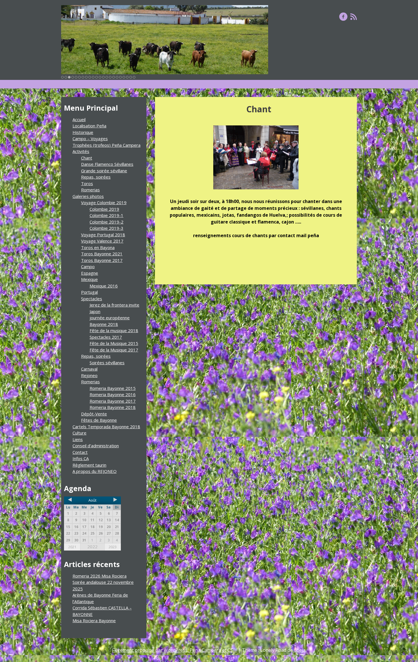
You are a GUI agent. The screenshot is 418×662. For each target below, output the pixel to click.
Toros (87, 183)
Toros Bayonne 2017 (102, 260)
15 (110, 77)
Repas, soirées (96, 177)
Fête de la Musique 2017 (114, 350)
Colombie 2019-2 (106, 222)
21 (130, 77)
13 (103, 77)
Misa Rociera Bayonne (94, 620)
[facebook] (343, 16)
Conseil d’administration (96, 445)
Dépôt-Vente (94, 414)
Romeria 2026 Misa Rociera (100, 576)
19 (124, 77)
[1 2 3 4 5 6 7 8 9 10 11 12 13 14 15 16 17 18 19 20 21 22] (164, 39)
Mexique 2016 (104, 286)
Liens (78, 439)
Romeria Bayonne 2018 (113, 407)
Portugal (89, 292)
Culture (79, 433)
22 (134, 77)
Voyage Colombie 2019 (104, 202)
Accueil (79, 119)
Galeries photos (88, 196)
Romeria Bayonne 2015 (113, 388)
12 (100, 77)
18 (120, 77)
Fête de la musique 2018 (114, 330)
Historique (83, 132)
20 (127, 77)
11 (96, 77)
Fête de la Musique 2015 (114, 343)
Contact (80, 452)
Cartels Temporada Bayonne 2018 (106, 426)
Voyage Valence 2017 (102, 241)
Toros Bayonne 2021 (102, 253)
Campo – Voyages (90, 138)
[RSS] (353, 16)
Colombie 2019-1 (106, 215)
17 (117, 77)
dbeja (299, 650)
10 (93, 77)
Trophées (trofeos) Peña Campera (106, 145)
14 (106, 77)
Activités (81, 151)
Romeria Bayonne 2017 (113, 401)
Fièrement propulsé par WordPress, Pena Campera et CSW (174, 650)
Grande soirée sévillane (104, 170)
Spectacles (91, 298)
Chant (86, 158)
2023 (113, 546)
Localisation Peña (89, 126)
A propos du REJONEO (95, 471)
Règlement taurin (89, 465)
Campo (88, 266)
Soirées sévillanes (107, 362)
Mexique (89, 279)
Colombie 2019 (104, 209)
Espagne (89, 273)
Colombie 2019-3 (106, 228)
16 (113, 77)
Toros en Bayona (98, 247)
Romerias (90, 190)
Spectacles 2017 (106, 337)
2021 (72, 546)
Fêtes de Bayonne (99, 420)
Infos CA (81, 458)
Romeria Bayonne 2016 (113, 394)
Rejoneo (89, 375)
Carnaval (89, 369)
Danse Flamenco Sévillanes (107, 164)
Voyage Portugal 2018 (103, 234)
